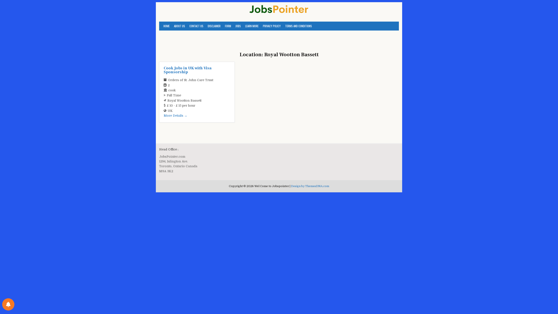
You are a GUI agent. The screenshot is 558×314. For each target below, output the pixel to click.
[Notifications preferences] (8, 304)
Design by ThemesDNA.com (310, 186)
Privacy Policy (272, 26)
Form (228, 26)
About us (179, 26)
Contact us (196, 26)
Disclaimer (214, 26)
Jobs (238, 26)
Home (166, 26)
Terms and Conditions (298, 26)
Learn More (252, 26)
